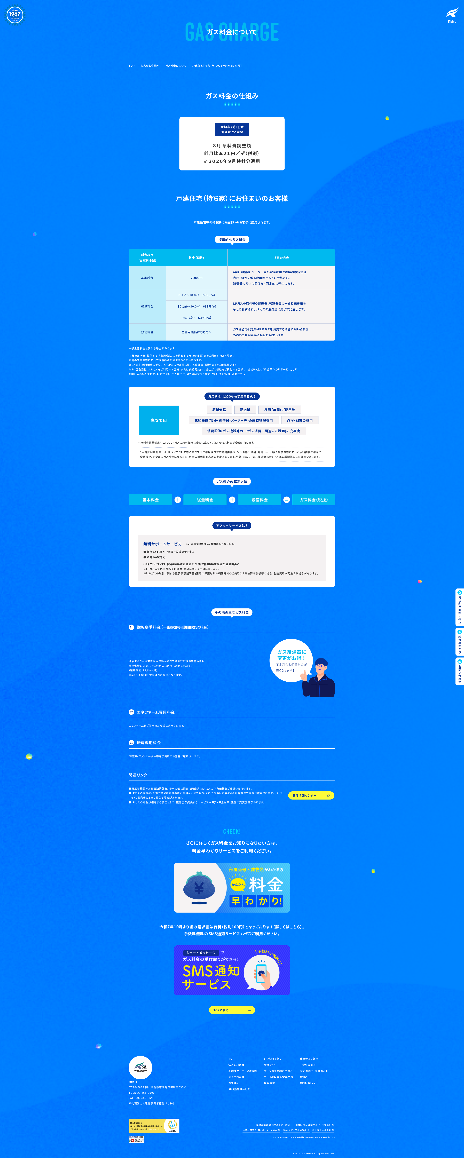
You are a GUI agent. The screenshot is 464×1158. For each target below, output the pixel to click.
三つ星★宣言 (308, 1065)
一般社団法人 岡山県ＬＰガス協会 (260, 1130)
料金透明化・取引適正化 (314, 1071)
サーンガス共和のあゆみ (278, 1071)
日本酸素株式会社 (321, 1130)
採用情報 (269, 1083)
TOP (231, 1058)
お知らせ (305, 1077)
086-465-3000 (145, 1092)
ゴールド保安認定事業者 (278, 1077)
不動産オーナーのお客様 (243, 1071)
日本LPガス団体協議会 (295, 1130)
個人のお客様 (236, 1077)
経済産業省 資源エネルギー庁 (272, 1124)
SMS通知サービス (239, 1089)
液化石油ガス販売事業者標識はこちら (152, 1103)
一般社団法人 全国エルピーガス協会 (312, 1124)
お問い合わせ (308, 1083)
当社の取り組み (309, 1058)
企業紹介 (269, 1065)
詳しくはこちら (236, 374)
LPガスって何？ (273, 1058)
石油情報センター (305, 795)
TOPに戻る (221, 1010)
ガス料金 (233, 1083)
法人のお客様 (236, 1065)
